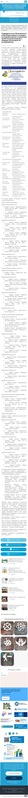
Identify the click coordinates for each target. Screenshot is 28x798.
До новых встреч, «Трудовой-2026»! (16, 597)
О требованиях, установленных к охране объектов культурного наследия (16, 580)
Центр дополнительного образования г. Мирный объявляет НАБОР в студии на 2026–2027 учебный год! (16, 570)
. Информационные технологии (17, 796)
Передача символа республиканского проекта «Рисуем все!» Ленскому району (16, 589)
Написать (5, 698)
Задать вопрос (21, 12)
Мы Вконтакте (8, 11)
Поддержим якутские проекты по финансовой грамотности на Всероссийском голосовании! (16, 560)
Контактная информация (17, 15)
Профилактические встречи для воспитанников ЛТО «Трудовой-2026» (16, 607)
